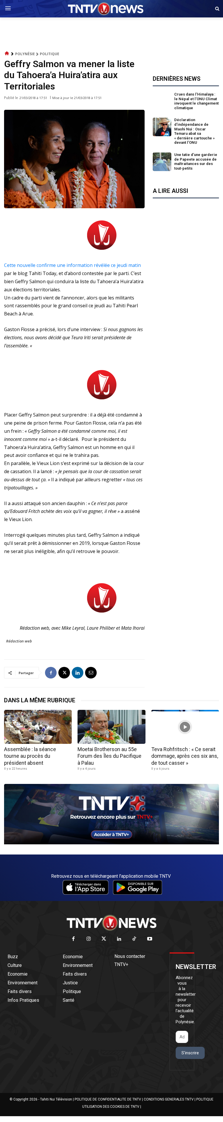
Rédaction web (19, 641)
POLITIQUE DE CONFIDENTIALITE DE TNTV (108, 1099)
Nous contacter (129, 956)
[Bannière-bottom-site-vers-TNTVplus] (111, 842)
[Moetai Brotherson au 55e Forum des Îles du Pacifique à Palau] (111, 727)
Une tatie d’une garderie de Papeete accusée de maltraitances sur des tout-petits (195, 161)
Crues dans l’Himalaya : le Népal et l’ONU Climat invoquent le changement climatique (196, 101)
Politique (49, 53)
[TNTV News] (111, 922)
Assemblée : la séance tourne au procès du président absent (30, 756)
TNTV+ (121, 964)
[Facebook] (51, 672)
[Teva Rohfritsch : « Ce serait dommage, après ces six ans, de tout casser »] (185, 727)
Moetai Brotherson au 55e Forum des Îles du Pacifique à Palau (109, 756)
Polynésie (25, 53)
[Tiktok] (134, 939)
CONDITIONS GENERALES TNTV (169, 1099)
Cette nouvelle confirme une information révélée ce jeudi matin (72, 265)
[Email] (91, 672)
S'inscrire (190, 1052)
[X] (64, 672)
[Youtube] (149, 939)
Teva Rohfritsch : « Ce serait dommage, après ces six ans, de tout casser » (184, 756)
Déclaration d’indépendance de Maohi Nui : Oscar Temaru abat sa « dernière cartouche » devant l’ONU (194, 131)
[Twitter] (104, 939)
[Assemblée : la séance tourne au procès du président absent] (38, 727)
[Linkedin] (77, 672)
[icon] (7, 53)
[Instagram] (88, 939)
